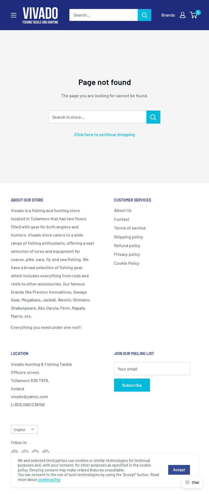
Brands (168, 14)
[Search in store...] (153, 117)
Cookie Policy (127, 263)
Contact (121, 219)
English (19, 429)
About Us (122, 210)
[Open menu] (13, 15)
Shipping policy (128, 236)
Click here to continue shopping (104, 134)
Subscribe (132, 385)
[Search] (144, 15)
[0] (193, 15)
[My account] (182, 15)
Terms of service (130, 227)
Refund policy (127, 245)
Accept (179, 469)
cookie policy (49, 479)
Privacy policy (127, 254)
